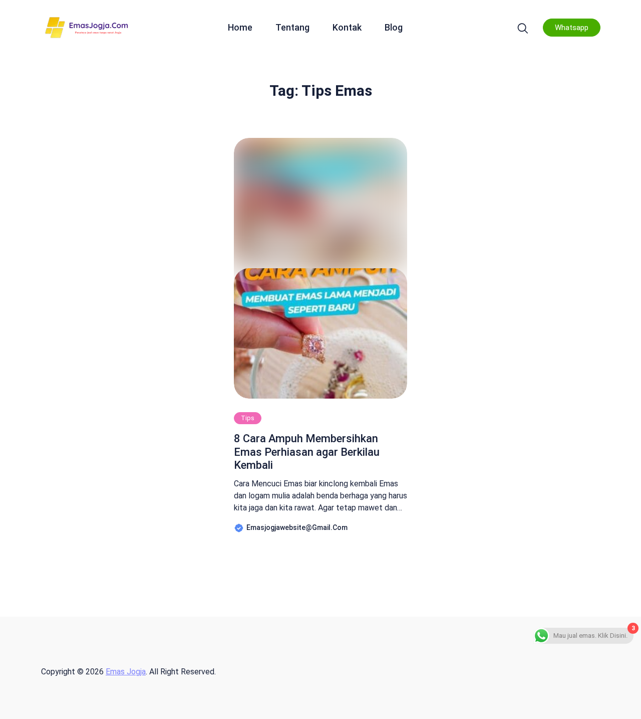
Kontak (347, 27)
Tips (247, 418)
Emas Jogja (126, 671)
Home (240, 27)
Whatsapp (571, 27)
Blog (394, 27)
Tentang (292, 27)
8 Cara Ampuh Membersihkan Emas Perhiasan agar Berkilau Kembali (307, 451)
